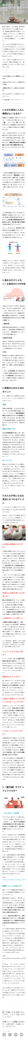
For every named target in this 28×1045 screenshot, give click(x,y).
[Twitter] (10, 1035)
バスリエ (11, 518)
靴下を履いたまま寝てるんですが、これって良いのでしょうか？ (13, 1014)
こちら (6, 456)
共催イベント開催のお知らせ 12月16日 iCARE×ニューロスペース (13, 1024)
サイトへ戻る (7, 1)
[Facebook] (4, 1035)
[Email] (21, 1035)
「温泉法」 (15, 640)
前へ (3, 1010)
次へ (3, 1019)
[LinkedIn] (16, 1035)
